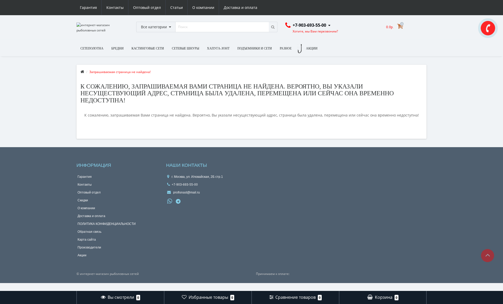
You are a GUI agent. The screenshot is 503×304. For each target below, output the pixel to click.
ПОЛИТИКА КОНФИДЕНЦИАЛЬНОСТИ (107, 224)
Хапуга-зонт (218, 48)
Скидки (83, 200)
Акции (82, 255)
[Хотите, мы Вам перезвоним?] (488, 28)
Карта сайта (87, 239)
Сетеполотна (91, 48)
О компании (203, 7)
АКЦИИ (312, 48)
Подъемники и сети (254, 48)
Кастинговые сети (148, 48)
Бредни (117, 48)
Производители (89, 247)
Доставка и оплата (240, 7)
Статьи (176, 7)
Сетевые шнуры (185, 48)
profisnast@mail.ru (186, 192)
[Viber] (187, 201)
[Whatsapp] (169, 200)
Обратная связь (89, 232)
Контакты (115, 7)
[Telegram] (178, 201)
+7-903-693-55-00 (185, 184)
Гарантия (88, 7)
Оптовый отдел (147, 7)
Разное (286, 48)
